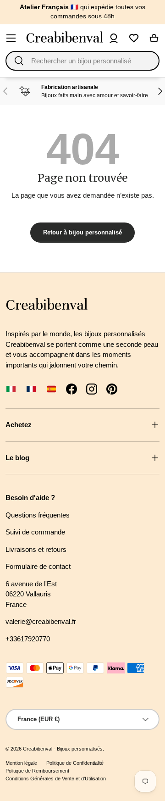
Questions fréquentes (38, 515)
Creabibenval (37, 748)
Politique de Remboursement (37, 770)
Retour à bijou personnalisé (82, 232)
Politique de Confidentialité (75, 763)
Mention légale (21, 763)
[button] (154, 38)
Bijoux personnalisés (80, 748)
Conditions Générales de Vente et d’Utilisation (56, 778)
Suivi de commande (35, 532)
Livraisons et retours (36, 549)
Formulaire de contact (38, 566)
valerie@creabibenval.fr (41, 621)
